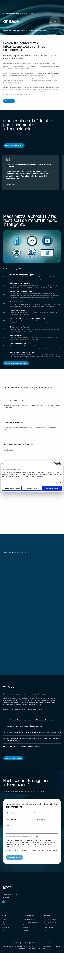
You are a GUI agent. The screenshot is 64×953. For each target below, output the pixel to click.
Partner (4, 922)
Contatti (4, 930)
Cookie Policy (40, 476)
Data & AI (25, 930)
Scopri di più (9, 101)
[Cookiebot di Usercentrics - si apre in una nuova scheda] (55, 463)
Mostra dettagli (54, 482)
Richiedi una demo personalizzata (16, 363)
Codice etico (47, 925)
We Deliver (5, 925)
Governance (5, 927)
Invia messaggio (13, 857)
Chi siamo (4, 919)
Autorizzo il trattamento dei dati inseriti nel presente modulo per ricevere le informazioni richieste (33, 851)
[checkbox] (6, 851)
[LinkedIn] (3, 901)
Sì (32, 836)
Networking (26, 927)
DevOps (25, 933)
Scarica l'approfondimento (14, 145)
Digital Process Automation (30, 922)
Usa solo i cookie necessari (12, 488)
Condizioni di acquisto (50, 922)
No (37, 836)
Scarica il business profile (13, 758)
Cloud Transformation (29, 919)
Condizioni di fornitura (50, 919)
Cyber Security (27, 925)
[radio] (31, 836)
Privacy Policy (33, 846)
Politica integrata (48, 927)
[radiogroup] (34, 836)
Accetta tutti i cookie (52, 488)
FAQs (45, 930)
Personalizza (31, 488)
